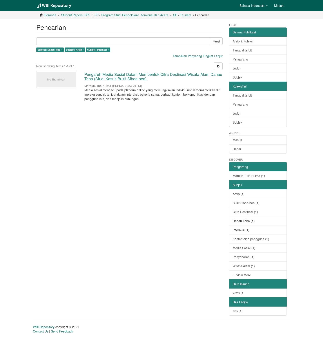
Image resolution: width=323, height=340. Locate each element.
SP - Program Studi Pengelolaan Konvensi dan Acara (131, 15)
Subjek (237, 77)
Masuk (237, 140)
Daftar (237, 149)
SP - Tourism (182, 15)
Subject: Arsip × (75, 49)
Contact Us (40, 331)
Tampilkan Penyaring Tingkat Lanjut (198, 56)
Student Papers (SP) (75, 15)
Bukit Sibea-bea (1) (246, 203)
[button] (253, 5)
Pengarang (240, 59)
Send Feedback (62, 331)
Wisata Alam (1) (244, 266)
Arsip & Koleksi (243, 41)
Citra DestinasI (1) (245, 212)
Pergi (216, 41)
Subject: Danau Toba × (50, 49)
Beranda (50, 15)
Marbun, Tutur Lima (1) (249, 176)
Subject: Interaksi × (98, 49)
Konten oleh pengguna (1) (251, 239)
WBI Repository (43, 327)
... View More (242, 275)
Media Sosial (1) (244, 248)
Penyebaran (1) (243, 257)
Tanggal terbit (242, 50)
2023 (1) (239, 293)
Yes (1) (238, 311)
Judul (236, 68)
